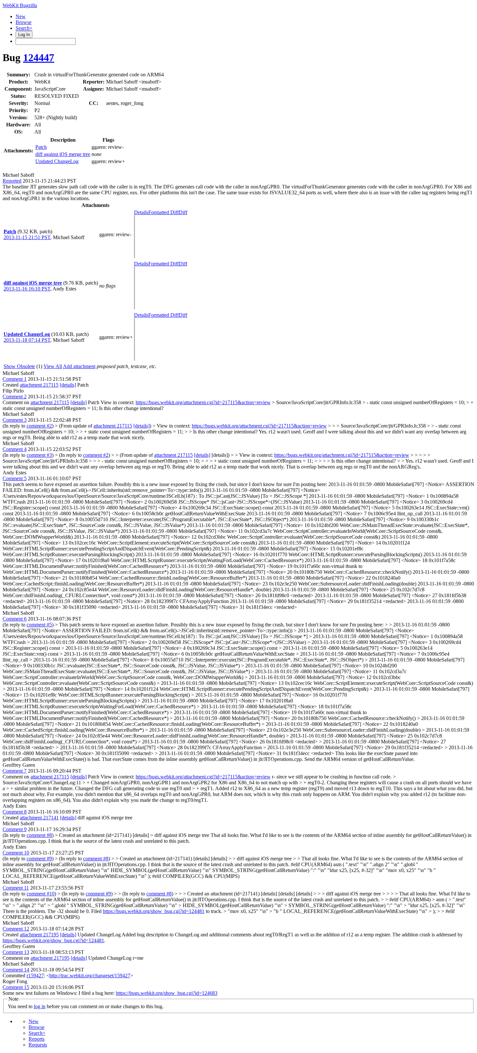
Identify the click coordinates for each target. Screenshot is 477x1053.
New (21, 16)
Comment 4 (15, 449)
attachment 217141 (39, 817)
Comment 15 (16, 987)
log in (39, 1006)
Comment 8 (15, 812)
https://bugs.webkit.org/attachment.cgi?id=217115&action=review (203, 402)
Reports (36, 1039)
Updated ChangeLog (57, 161)
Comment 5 (15, 478)
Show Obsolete (19, 366)
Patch (41, 147)
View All (52, 366)
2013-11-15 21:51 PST (27, 237)
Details (141, 212)
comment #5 (39, 624)
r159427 (35, 975)
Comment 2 (15, 396)
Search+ (24, 28)
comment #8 (39, 835)
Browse (23, 22)
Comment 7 (15, 771)
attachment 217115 (39, 385)
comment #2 (39, 426)
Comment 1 (15, 379)
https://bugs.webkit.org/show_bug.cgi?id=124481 (153, 911)
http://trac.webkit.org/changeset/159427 (89, 975)
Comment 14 (16, 969)
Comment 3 (15, 420)
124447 (38, 57)
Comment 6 (15, 619)
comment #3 (39, 455)
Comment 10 (16, 852)
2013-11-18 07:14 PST (27, 340)
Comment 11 (16, 888)
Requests (38, 1044)
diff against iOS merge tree (62, 154)
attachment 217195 (39, 934)
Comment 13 (16, 952)
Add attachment (79, 366)
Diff (183, 212)
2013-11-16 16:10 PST (27, 288)
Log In (24, 34)
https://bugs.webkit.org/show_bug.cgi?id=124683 (166, 993)
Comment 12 (16, 928)
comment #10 (41, 893)
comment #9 (39, 858)
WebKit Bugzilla (20, 5)
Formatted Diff (163, 212)
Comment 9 (15, 829)
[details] (68, 385)
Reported (12, 181)
